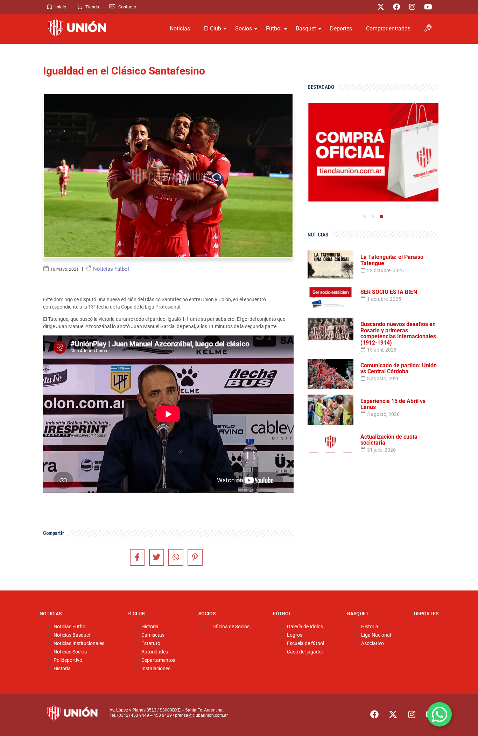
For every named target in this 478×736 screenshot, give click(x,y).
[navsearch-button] (428, 28)
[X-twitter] (381, 7)
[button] (364, 216)
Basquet (306, 28)
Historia (62, 669)
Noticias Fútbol (70, 627)
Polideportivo (68, 660)
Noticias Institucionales (79, 643)
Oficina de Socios (230, 627)
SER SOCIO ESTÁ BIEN (388, 292)
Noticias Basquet (72, 635)
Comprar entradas (388, 28)
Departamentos (158, 660)
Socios (243, 28)
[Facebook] (396, 7)
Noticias (180, 28)
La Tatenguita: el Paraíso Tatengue (391, 260)
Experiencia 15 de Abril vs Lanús (393, 404)
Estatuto (150, 643)
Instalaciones (155, 669)
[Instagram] (412, 7)
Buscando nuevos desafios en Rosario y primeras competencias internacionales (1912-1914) (398, 333)
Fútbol (274, 28)
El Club (212, 28)
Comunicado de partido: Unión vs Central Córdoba (398, 368)
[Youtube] (428, 7)
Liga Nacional (376, 635)
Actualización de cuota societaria (388, 440)
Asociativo (372, 643)
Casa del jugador (305, 652)
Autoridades (154, 652)
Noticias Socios (70, 652)
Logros (294, 635)
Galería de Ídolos (305, 627)
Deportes (341, 28)
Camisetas (152, 635)
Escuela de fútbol (305, 643)
